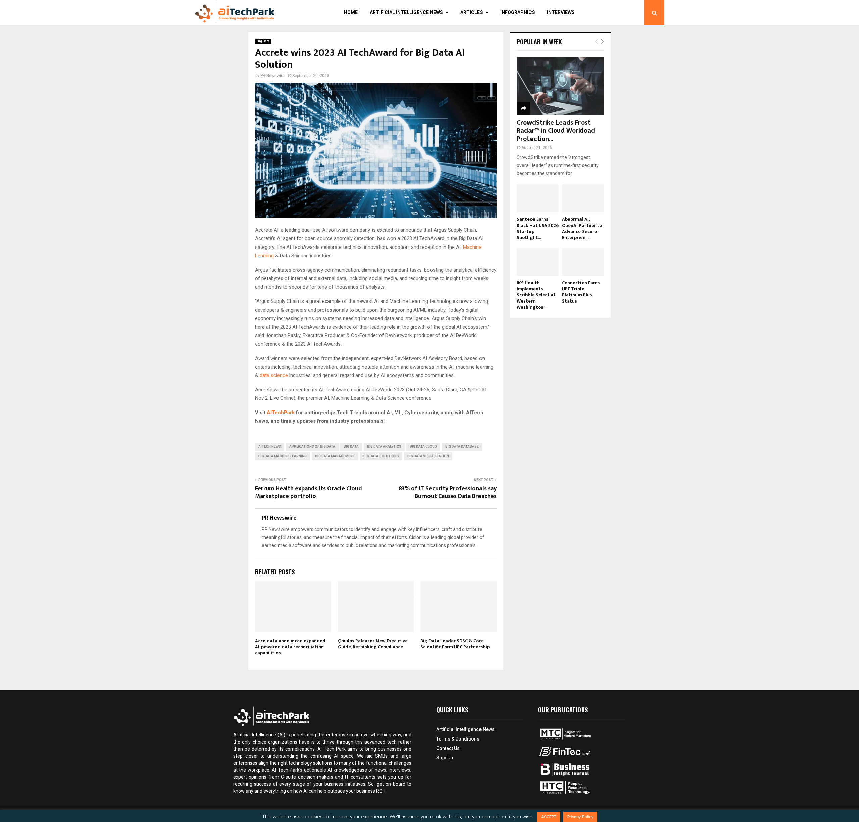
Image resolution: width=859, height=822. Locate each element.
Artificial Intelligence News (406, 12)
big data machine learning (282, 456)
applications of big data (312, 446)
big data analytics (384, 446)
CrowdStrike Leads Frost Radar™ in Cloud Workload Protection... (556, 131)
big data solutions (381, 456)
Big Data (263, 41)
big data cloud (423, 446)
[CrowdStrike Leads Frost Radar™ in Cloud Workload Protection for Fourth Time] (560, 86)
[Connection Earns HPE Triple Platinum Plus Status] (583, 262)
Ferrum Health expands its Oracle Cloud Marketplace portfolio (308, 493)
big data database (462, 446)
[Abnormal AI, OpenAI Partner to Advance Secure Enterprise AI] (583, 198)
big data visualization (428, 456)
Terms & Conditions (457, 739)
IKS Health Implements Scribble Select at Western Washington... (536, 295)
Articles (471, 12)
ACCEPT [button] (548, 816)
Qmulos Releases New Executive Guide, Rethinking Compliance (373, 644)
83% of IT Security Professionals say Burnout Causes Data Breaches (448, 493)
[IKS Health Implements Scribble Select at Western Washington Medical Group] (538, 262)
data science (274, 375)
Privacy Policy (580, 816)
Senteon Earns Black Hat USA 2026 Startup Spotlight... (538, 228)
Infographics (517, 12)
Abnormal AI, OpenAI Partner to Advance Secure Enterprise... (582, 228)
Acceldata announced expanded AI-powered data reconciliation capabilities (290, 647)
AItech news (269, 446)
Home (351, 12)
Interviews (561, 12)
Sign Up (444, 757)
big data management (335, 456)
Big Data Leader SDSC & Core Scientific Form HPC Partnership (455, 644)
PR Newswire (272, 75)
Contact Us (448, 748)
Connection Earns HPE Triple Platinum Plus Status (581, 292)
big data (351, 446)
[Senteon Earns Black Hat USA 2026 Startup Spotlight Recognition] (538, 198)
